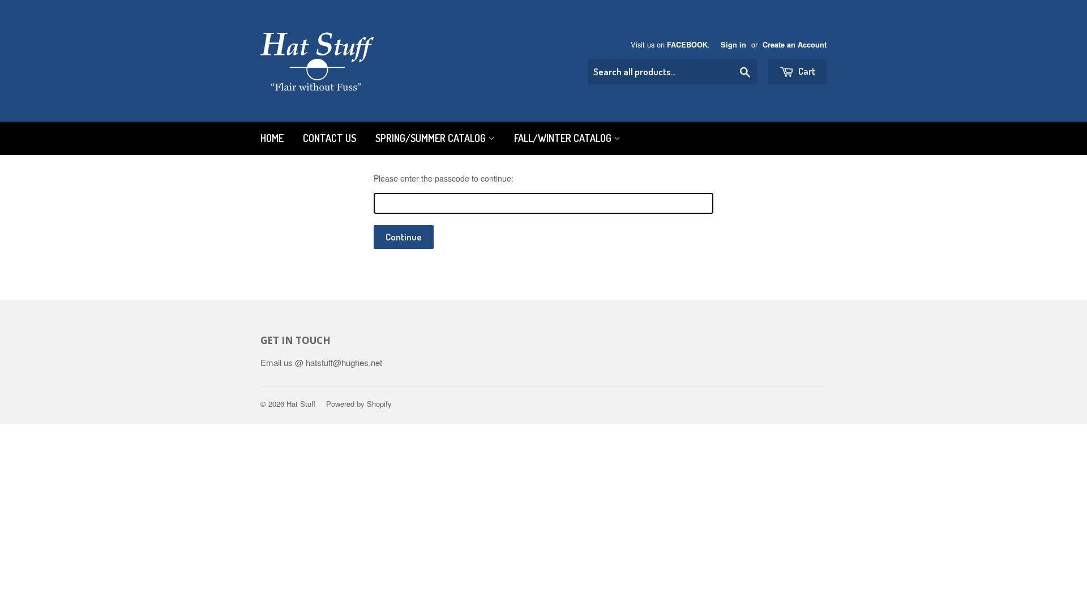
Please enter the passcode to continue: (443, 178)
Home (272, 138)
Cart (806, 71)
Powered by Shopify (359, 403)
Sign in (733, 45)
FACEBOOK (687, 45)
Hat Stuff (300, 403)
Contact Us (329, 138)
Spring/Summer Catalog (431, 138)
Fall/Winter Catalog (564, 138)
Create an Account (795, 45)
